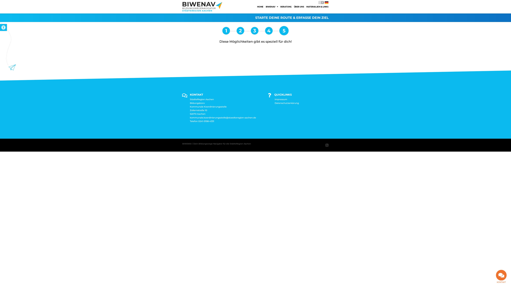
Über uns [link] (299, 6)
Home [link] (260, 6)
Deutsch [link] (324, 2)
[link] (3, 27)
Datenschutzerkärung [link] (287, 103)
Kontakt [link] (501, 282)
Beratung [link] (285, 6)
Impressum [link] (281, 99)
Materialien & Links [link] (317, 6)
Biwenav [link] (270, 6)
